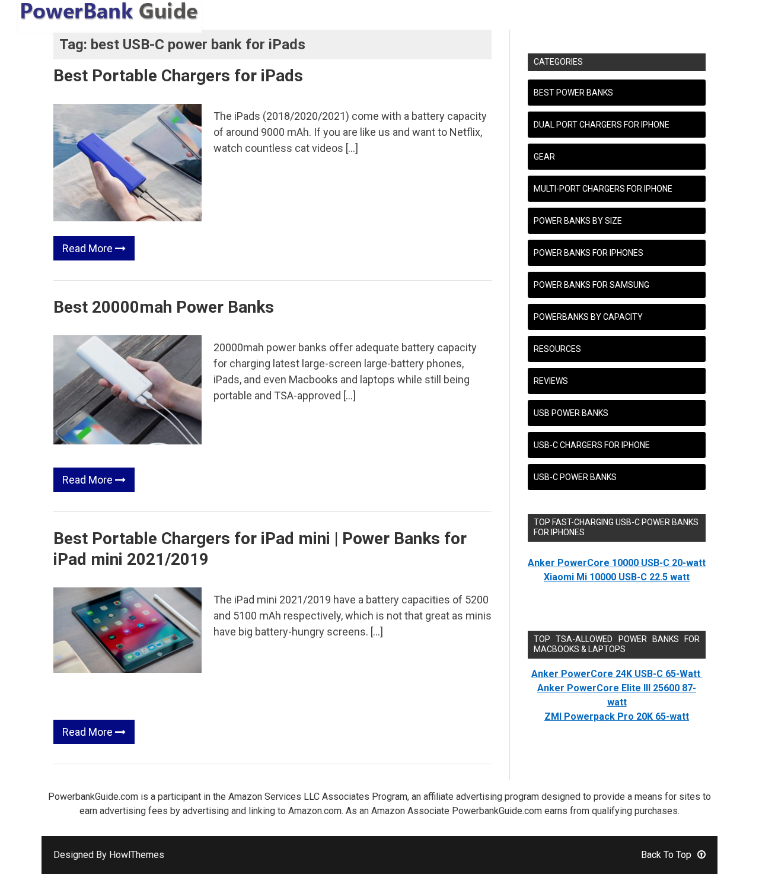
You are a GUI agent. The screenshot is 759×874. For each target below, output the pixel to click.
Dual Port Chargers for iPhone (601, 124)
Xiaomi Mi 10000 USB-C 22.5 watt (617, 577)
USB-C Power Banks (575, 477)
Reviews (551, 381)
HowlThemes (136, 854)
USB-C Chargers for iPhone (592, 445)
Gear (544, 156)
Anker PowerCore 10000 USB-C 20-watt (617, 562)
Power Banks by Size (578, 220)
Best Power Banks (573, 92)
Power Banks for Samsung (591, 285)
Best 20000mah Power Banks (163, 307)
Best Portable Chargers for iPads (178, 75)
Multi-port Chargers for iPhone (603, 188)
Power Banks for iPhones (588, 253)
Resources (557, 349)
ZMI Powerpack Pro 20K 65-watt (616, 716)
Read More (88, 248)
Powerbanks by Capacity (588, 317)
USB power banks (571, 413)
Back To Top (666, 854)
